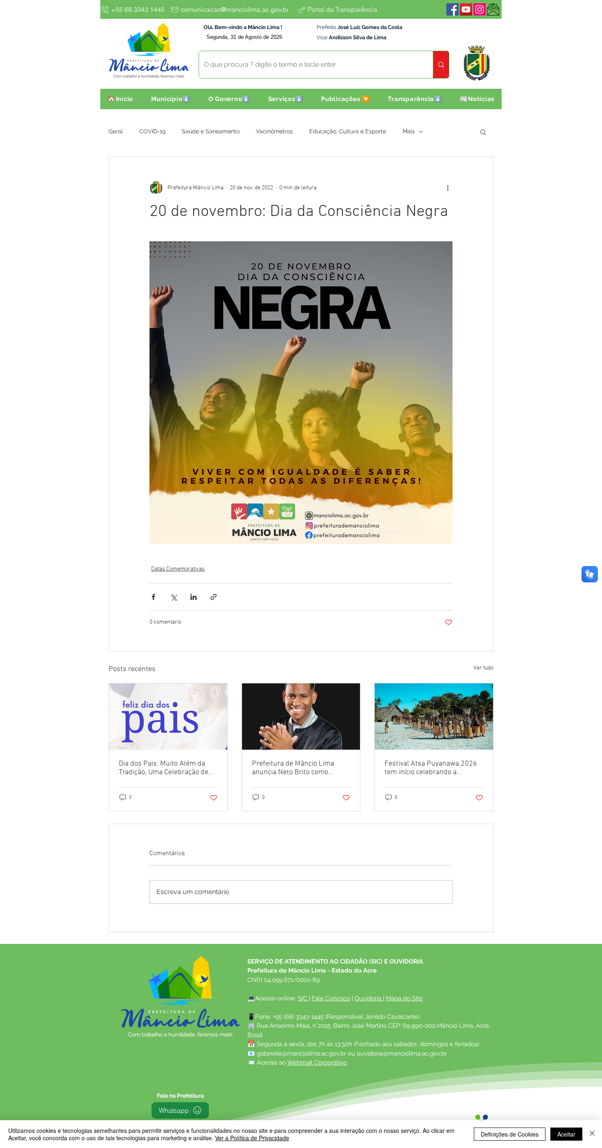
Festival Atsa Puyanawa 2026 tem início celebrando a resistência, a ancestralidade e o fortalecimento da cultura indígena (432, 768)
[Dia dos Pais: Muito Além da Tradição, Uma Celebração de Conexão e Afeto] (168, 716)
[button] (171, 99)
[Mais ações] (448, 188)
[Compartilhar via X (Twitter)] (173, 597)
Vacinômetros (274, 131)
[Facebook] (452, 9)
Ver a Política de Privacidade (252, 1138)
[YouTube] (466, 9)
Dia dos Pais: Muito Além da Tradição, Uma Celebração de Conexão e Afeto (163, 768)
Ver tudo (483, 668)
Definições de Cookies (510, 1134)
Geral (116, 131)
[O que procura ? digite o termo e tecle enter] (441, 64)
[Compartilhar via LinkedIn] (193, 597)
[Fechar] (592, 1134)
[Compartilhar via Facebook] (153, 597)
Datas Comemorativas (178, 569)
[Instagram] (479, 9)
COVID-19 (152, 131)
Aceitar (566, 1134)
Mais (409, 131)
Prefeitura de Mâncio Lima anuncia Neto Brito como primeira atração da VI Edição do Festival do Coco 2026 (297, 768)
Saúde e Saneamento (211, 131)
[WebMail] (493, 9)
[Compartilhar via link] (213, 597)
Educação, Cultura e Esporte (347, 131)
